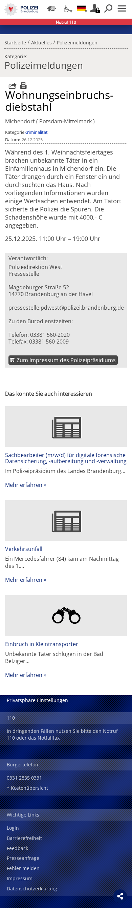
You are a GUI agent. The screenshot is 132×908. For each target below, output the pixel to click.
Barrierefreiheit (24, 838)
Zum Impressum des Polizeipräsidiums (66, 360)
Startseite (15, 41)
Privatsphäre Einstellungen (37, 700)
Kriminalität (36, 132)
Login (13, 828)
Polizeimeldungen (77, 41)
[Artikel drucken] (22, 85)
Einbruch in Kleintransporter (41, 644)
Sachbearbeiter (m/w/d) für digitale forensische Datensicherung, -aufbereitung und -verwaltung (66, 458)
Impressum (19, 878)
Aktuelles (41, 41)
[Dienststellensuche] (51, 8)
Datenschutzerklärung (32, 888)
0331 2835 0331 (24, 778)
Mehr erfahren (23, 485)
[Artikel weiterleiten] (11, 85)
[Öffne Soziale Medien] (120, 896)
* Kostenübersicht (27, 788)
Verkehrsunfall (23, 549)
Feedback (17, 848)
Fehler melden (23, 868)
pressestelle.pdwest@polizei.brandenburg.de (66, 307)
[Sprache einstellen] (81, 8)
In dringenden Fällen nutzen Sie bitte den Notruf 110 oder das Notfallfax (62, 734)
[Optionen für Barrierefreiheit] (66, 8)
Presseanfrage (23, 858)
